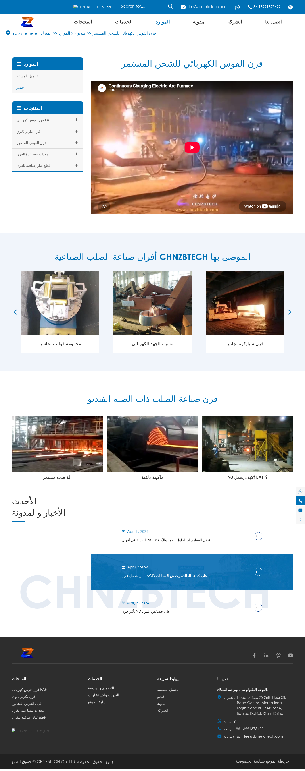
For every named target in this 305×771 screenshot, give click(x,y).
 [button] (289, 312)
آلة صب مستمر (57, 477)
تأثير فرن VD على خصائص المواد (146, 611)
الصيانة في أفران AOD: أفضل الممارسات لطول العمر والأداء (166, 539)
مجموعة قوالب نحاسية (59, 343)
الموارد (163, 21)
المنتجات (83, 21)
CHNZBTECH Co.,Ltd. (56, 761)
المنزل (46, 33)
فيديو (81, 33)
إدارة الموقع (96, 701)
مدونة (199, 21)
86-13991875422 (267, 6)
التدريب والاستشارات (103, 694)
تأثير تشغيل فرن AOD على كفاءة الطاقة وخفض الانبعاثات (164, 575)
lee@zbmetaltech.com (208, 6)
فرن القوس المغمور (31, 143)
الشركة (234, 21)
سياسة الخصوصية (250, 761)
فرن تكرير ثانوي (28, 131)
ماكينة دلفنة (152, 477)
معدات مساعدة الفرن (33, 154)
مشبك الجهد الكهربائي (152, 343)
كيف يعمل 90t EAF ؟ (248, 477)
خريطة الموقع (277, 761)
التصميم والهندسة (101, 688)
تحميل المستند (27, 76)
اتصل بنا (273, 21)
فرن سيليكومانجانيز (245, 343)
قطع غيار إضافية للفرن (33, 165)
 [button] (15, 312)
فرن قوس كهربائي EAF (34, 120)
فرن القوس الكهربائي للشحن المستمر (124, 33)
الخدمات (124, 21)
